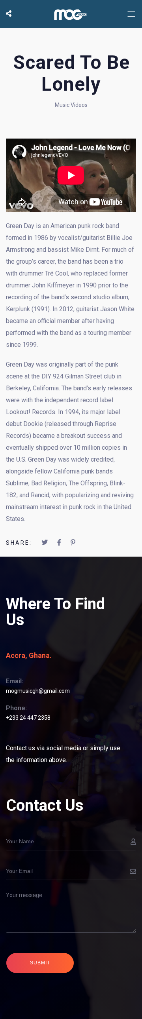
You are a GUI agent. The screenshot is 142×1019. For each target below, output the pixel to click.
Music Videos (71, 105)
